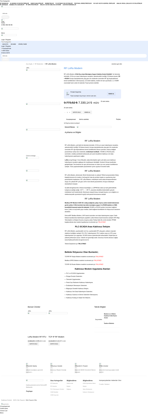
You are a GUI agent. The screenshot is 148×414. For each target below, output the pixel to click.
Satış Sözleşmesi (87, 389)
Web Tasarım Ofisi (31, 400)
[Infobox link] (31, 366)
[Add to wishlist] (39, 333)
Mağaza (69, 389)
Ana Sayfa (29, 64)
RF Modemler (39, 64)
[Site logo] (11, 8)
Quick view (34, 333)
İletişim (68, 386)
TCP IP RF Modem (56, 337)
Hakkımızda (70, 383)
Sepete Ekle (77, 112)
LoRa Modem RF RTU (37, 337)
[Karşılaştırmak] (30, 333)
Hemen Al (87, 112)
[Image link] (34, 380)
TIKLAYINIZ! (102, 222)
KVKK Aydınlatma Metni (89, 383)
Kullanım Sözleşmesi (88, 392)
